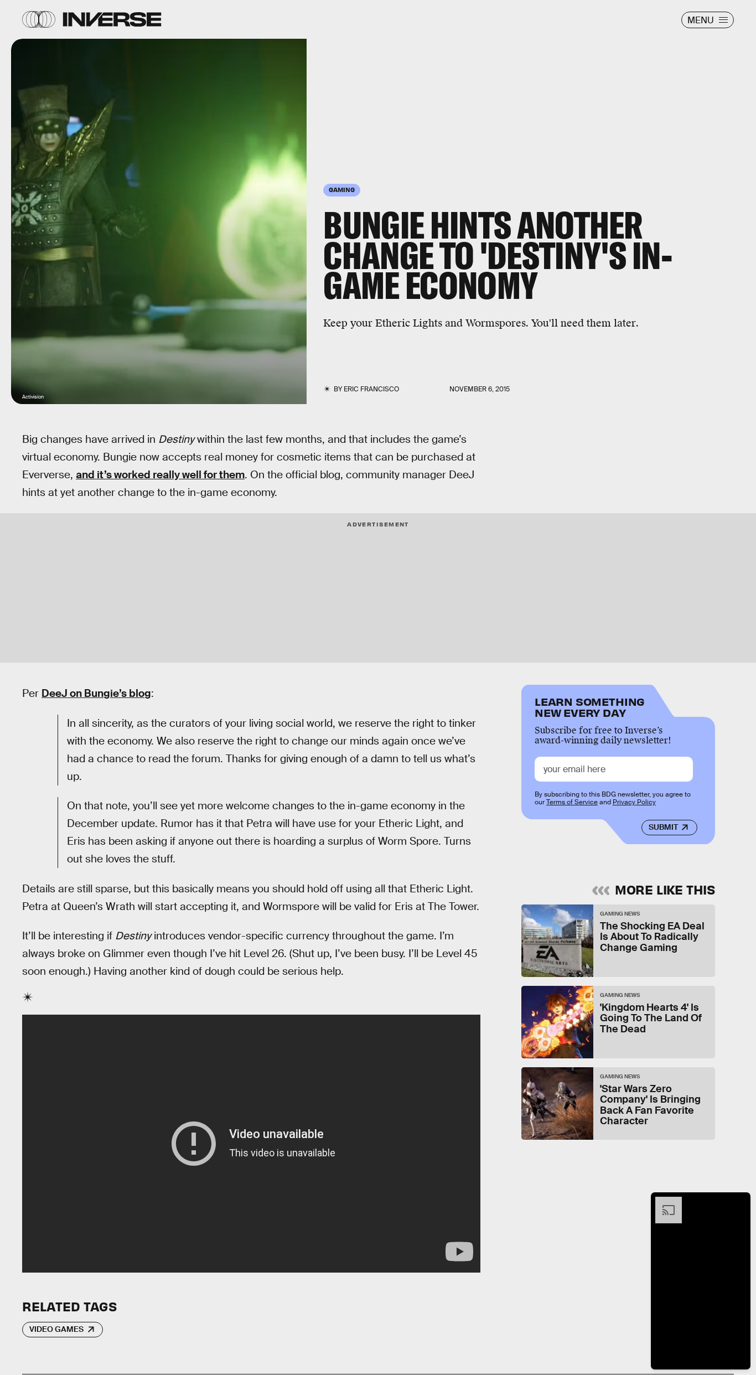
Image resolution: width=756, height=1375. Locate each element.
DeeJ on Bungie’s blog (96, 693)
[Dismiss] (738, 1202)
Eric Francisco (371, 389)
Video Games (56, 1329)
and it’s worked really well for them (160, 475)
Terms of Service (572, 802)
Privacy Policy (634, 802)
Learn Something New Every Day (590, 706)
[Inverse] (112, 19)
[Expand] (663, 1202)
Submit (663, 828)
